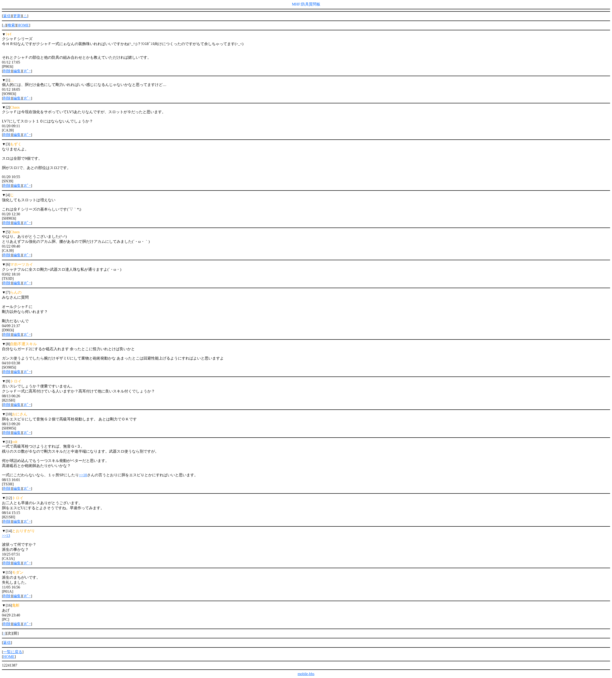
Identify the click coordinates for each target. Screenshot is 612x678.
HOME (23, 25)
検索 (11, 25)
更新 (17, 16)
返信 (7, 16)
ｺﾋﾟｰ (27, 71)
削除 (7, 71)
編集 (17, 71)
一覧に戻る (12, 652)
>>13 (6, 536)
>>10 (83, 475)
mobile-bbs (306, 674)
